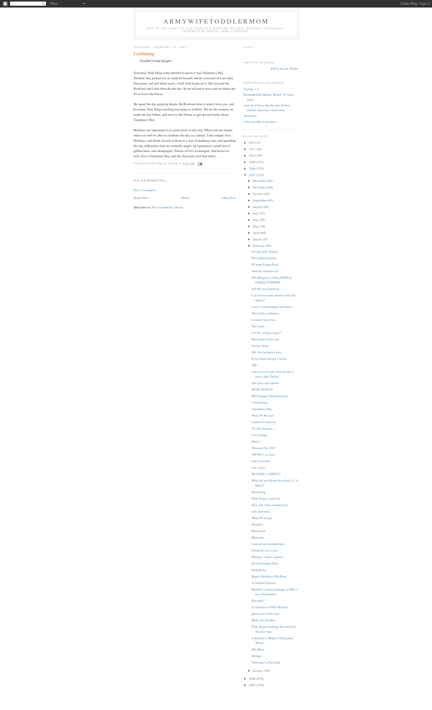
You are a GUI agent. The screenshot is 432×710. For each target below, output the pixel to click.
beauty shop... (261, 345)
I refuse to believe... (265, 422)
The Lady (258, 326)
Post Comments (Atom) (167, 207)
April (256, 232)
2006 (252, 678)
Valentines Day (262, 409)
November (260, 187)
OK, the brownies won (266, 352)
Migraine (258, 537)
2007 (252, 175)
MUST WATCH (262, 389)
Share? (256, 441)
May (256, 226)
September (260, 200)
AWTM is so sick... (264, 454)
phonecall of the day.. (266, 613)
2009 (252, 162)
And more (250, 115)
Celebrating (260, 402)
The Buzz (258, 649)
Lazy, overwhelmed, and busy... (273, 306)
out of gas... (259, 467)
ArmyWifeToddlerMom (216, 21)
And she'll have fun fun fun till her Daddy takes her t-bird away (267, 107)
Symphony (259, 570)
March (257, 239)
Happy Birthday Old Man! (269, 576)
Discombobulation (264, 258)
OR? (255, 365)
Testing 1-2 (251, 89)
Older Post (229, 197)
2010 (252, 155)
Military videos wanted (267, 557)
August (258, 206)
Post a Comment (145, 190)
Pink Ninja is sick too (266, 498)
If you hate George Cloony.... (271, 358)
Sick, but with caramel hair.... (271, 505)
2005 (252, 685)
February (259, 245)
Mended (257, 524)
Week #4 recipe (262, 518)
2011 (252, 149)
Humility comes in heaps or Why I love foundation (275, 592)
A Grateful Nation (264, 583)
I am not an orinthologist (268, 544)
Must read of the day (265, 339)
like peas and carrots (265, 383)
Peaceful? (258, 600)
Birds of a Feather (263, 620)
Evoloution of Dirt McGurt (270, 607)
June (256, 219)
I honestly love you (265, 550)
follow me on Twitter (284, 68)
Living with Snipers (265, 251)
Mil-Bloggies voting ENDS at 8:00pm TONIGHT (272, 280)
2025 (252, 142)
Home (185, 197)
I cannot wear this (263, 319)
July (256, 213)
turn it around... (262, 461)
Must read (258, 531)
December (260, 180)
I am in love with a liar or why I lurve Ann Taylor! (273, 374)
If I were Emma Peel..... (267, 563)
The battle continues (265, 313)
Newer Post (141, 197)
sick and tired (261, 511)
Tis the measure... (263, 428)
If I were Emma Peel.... (266, 264)
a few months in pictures (260, 121)
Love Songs (260, 435)
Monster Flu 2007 (264, 448)
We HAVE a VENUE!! (266, 474)
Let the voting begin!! (266, 332)
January (258, 670)
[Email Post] (200, 163)
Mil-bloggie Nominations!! (270, 396)
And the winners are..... (267, 271)
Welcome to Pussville (266, 662)
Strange (257, 656)
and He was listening (266, 288)
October (258, 193)
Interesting (259, 492)
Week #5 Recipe (263, 415)
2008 (252, 168)
